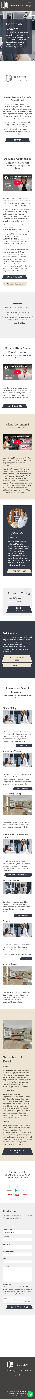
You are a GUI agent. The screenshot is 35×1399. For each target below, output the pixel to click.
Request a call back (19, 1307)
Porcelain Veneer (23, 915)
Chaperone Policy (25, 1391)
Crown (26, 958)
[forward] (33, 317)
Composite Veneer (22, 788)
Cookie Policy (16, 1391)
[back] (2, 317)
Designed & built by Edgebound (17, 1393)
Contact (17, 665)
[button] (30, 1394)
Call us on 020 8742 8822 (17, 658)
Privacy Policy (9, 1391)
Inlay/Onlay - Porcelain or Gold (18, 875)
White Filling (24, 745)
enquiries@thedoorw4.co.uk (13, 1002)
